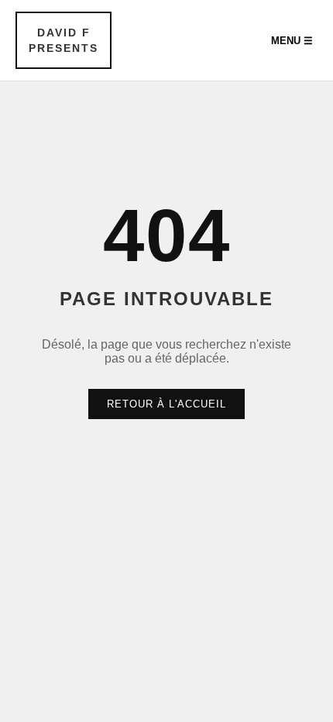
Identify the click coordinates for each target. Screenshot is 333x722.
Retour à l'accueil (166, 404)
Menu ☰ (292, 40)
